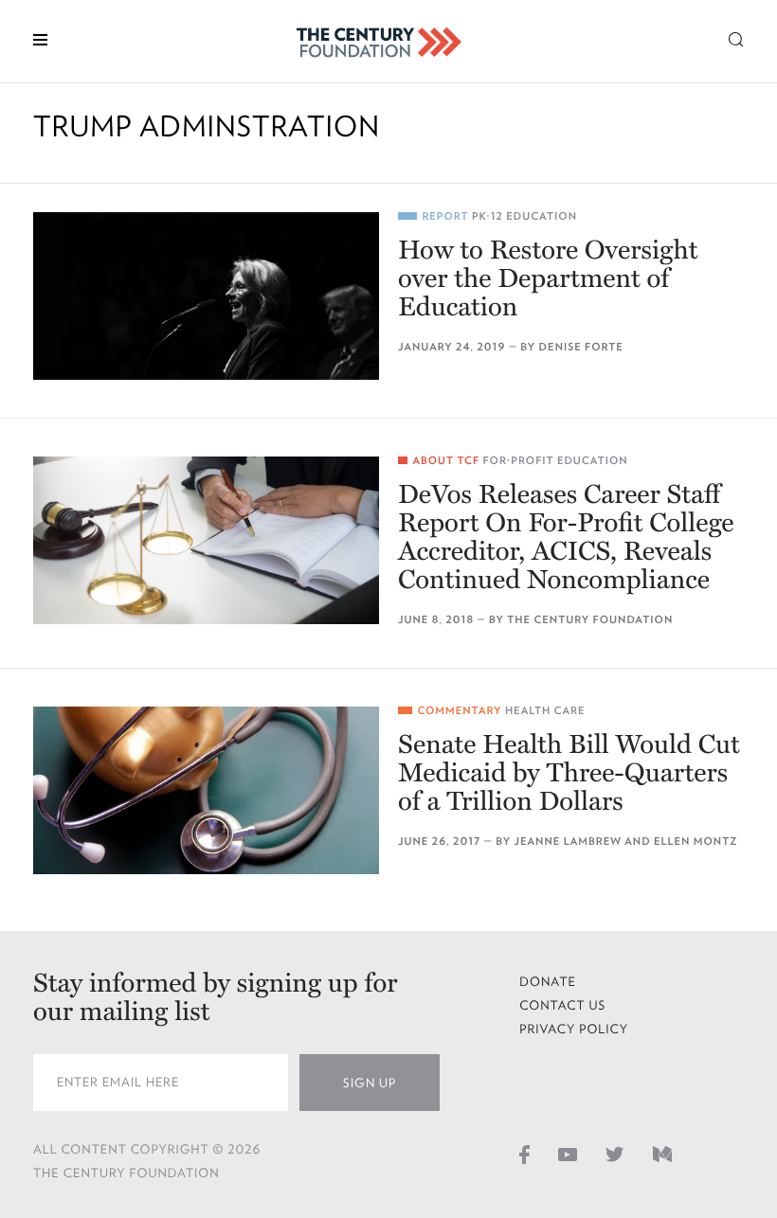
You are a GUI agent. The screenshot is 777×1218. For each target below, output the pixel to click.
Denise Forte (581, 347)
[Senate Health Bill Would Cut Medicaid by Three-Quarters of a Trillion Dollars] (206, 790)
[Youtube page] (567, 1153)
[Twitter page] (614, 1153)
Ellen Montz (695, 841)
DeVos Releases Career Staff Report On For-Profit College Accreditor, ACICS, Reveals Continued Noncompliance (566, 537)
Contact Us (562, 1005)
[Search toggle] (736, 38)
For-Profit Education (554, 461)
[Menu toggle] (40, 38)
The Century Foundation (590, 620)
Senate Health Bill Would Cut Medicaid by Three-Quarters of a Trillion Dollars (569, 772)
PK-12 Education (524, 216)
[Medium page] (662, 1153)
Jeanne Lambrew (568, 841)
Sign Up (369, 1083)
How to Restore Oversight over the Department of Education (547, 278)
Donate (547, 982)
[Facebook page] (524, 1153)
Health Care (545, 711)
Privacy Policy (573, 1029)
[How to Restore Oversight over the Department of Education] (206, 296)
